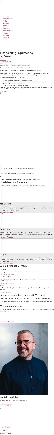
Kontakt (5, 27)
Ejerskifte (5, 22)
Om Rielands (6, 25)
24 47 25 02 (8, 427)
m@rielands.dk (8, 426)
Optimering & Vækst (8, 18)
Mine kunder (6, 23)
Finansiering (6, 16)
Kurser (4, 20)
